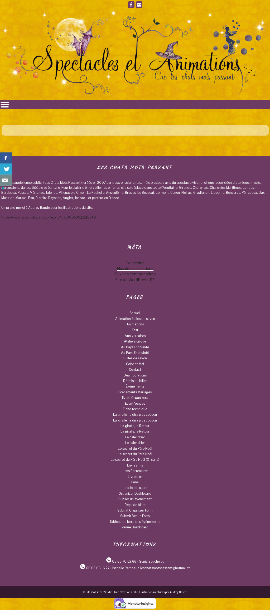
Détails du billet (135, 381)
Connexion (135, 263)
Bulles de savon (135, 358)
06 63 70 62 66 (124, 561)
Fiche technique (135, 409)
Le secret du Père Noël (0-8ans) (135, 460)
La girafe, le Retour (135, 426)
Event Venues (135, 403)
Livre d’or (135, 477)
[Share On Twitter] (6, 169)
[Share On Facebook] (6, 157)
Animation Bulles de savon (135, 319)
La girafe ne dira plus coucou (135, 414)
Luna (135, 482)
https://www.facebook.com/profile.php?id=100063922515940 (48, 217)
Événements (135, 386)
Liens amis (135, 465)
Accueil (135, 313)
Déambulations (135, 375)
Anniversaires (135, 336)
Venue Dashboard (135, 527)
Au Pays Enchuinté (135, 347)
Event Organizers (135, 398)
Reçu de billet (135, 505)
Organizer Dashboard (135, 493)
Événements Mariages (135, 392)
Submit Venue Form (135, 516)
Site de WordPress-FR (135, 279)
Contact (135, 369)
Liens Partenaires (135, 471)
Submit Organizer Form (135, 510)
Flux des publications (135, 268)
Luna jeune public (135, 488)
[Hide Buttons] (2, 190)
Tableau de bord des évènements (135, 522)
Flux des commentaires (135, 274)
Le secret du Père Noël (135, 448)
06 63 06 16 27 (97, 568)
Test (135, 330)
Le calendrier (135, 437)
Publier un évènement (135, 499)
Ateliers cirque (135, 341)
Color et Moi (135, 364)
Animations (135, 324)
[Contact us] (6, 180)
